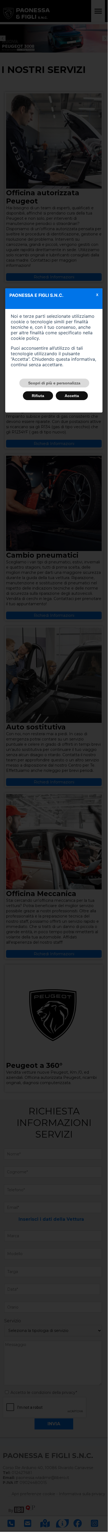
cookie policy (25, 338)
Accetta (72, 396)
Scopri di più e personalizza (54, 383)
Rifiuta (38, 396)
